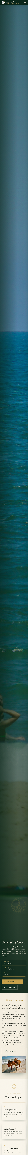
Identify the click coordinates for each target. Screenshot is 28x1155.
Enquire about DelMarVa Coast (14, 1050)
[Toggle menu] (25, 3)
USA (7, 938)
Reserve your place (12, 981)
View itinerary (9, 987)
